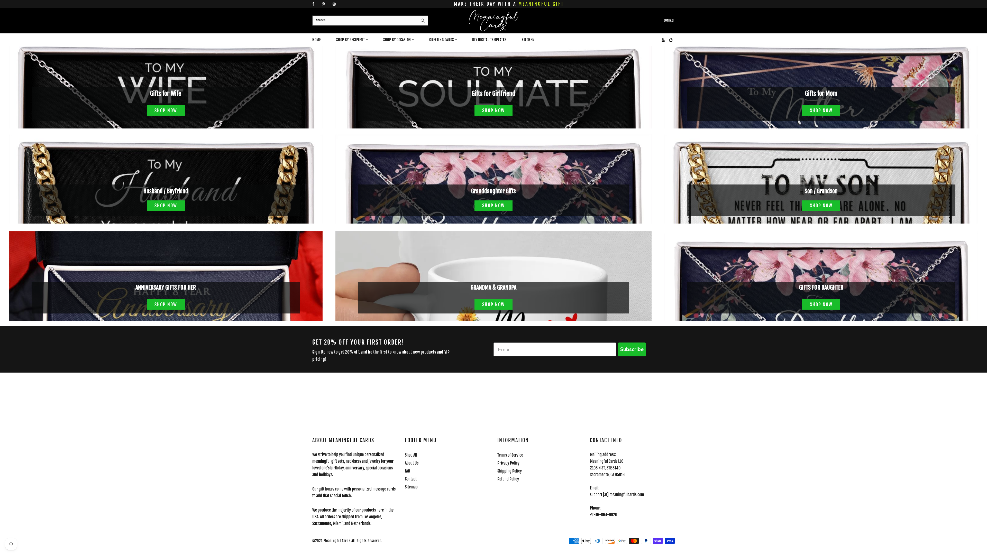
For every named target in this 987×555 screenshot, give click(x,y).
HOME (316, 40)
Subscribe (632, 349)
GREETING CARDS (441, 40)
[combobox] (370, 20)
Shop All (411, 455)
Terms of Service (510, 455)
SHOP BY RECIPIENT (350, 40)
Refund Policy (508, 479)
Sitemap (411, 486)
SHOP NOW (165, 110)
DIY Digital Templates (489, 40)
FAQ (407, 471)
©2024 (318, 541)
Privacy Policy (508, 463)
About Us (411, 463)
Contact (411, 479)
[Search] (423, 20)
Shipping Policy (509, 471)
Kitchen (528, 40)
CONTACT (669, 20)
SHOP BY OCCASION (397, 40)
